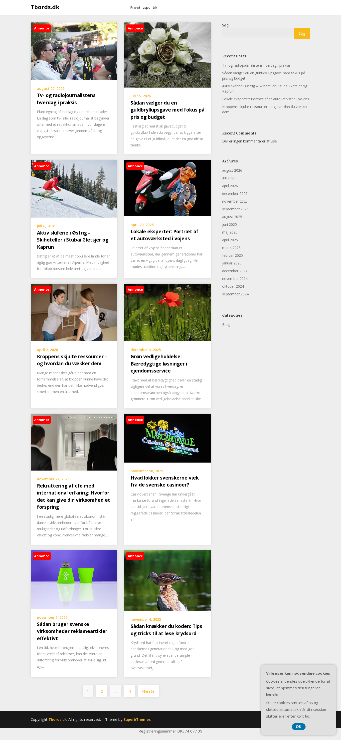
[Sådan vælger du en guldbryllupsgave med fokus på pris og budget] (167, 54)
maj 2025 (229, 232)
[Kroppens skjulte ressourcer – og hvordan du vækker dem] (74, 311)
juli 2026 (229, 178)
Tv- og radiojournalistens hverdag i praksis (256, 65)
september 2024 (235, 294)
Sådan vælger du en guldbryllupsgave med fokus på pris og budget (167, 110)
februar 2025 (232, 255)
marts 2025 (231, 247)
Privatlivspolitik (143, 7)
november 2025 (235, 201)
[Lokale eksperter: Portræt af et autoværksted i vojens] (167, 187)
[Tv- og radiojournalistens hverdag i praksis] (74, 50)
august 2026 (232, 170)
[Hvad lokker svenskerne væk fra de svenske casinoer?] (167, 437)
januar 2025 (231, 263)
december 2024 (234, 270)
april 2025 (230, 240)
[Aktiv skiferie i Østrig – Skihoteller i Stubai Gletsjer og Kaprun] (74, 188)
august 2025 (232, 216)
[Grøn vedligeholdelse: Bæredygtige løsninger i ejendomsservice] (167, 312)
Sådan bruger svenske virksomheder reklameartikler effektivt (72, 631)
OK (299, 727)
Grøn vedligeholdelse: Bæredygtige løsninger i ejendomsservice (159, 363)
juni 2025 (229, 224)
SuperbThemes (137, 719)
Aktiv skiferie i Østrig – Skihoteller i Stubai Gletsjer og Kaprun (72, 240)
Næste (148, 691)
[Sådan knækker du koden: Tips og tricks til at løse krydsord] (167, 580)
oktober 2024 (233, 286)
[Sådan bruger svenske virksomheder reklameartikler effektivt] (74, 579)
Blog (226, 324)
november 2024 (235, 278)
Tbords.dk (45, 7)
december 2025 (234, 193)
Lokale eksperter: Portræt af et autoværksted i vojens (265, 99)
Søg (225, 25)
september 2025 (235, 209)
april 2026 (230, 185)
